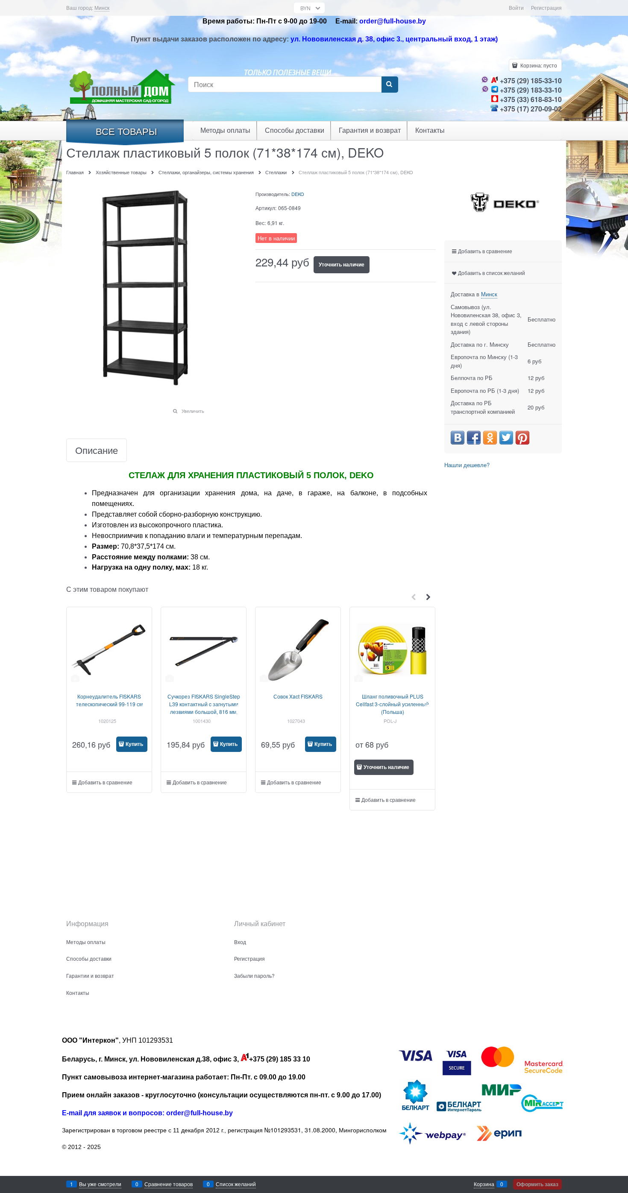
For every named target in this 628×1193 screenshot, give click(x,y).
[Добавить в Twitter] (506, 437)
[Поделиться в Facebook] (474, 437)
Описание (96, 450)
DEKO (297, 193)
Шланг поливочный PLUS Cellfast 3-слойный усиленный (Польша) (392, 704)
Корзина (484, 1183)
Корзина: (538, 65)
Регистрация (546, 7)
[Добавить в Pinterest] (522, 437)
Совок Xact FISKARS (298, 696)
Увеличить (193, 410)
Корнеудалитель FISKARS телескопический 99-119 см (109, 700)
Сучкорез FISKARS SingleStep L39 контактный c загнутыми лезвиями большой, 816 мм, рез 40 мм (203, 708)
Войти (516, 7)
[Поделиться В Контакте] (457, 437)
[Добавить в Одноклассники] (490, 437)
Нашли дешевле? (467, 465)
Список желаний (236, 1183)
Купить (134, 744)
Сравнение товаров (168, 1183)
